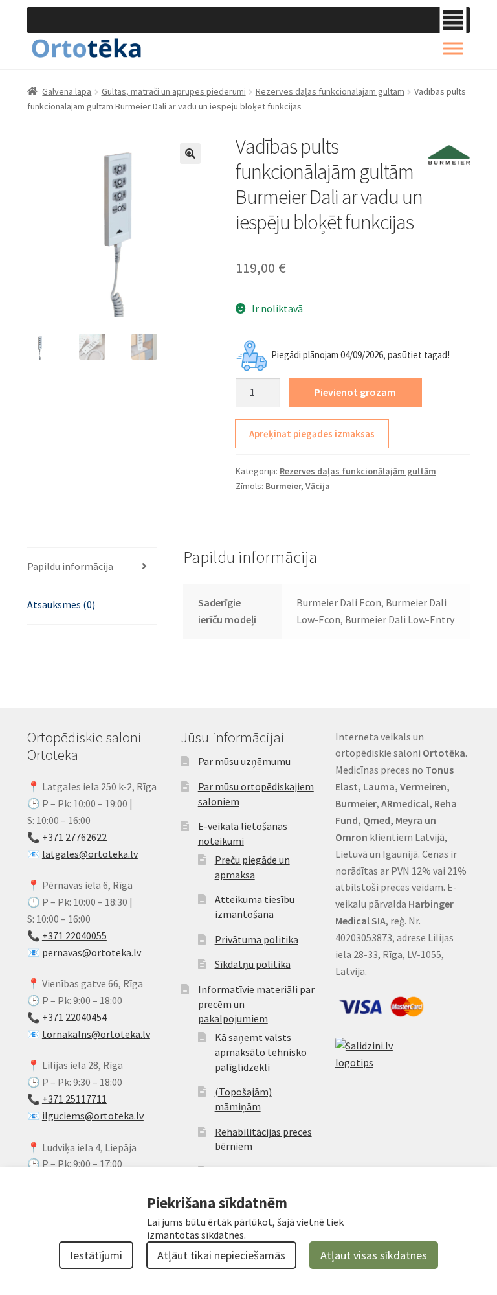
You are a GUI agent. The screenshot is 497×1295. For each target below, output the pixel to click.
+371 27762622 (74, 837)
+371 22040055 (74, 935)
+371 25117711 (74, 1098)
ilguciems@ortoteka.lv (93, 1115)
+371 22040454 (74, 1017)
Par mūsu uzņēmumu (244, 761)
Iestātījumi (96, 1255)
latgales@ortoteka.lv (90, 853)
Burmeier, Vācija (297, 486)
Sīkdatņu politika (253, 963)
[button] (190, 153)
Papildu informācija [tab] (70, 566)
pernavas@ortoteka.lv (91, 952)
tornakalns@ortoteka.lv (96, 1033)
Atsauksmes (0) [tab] (61, 604)
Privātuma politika (256, 939)
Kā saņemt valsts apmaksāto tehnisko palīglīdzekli (261, 1052)
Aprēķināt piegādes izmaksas (312, 434)
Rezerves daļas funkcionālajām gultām (330, 91)
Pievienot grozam (355, 391)
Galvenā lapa (66, 91)
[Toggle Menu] (453, 20)
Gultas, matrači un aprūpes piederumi (174, 91)
